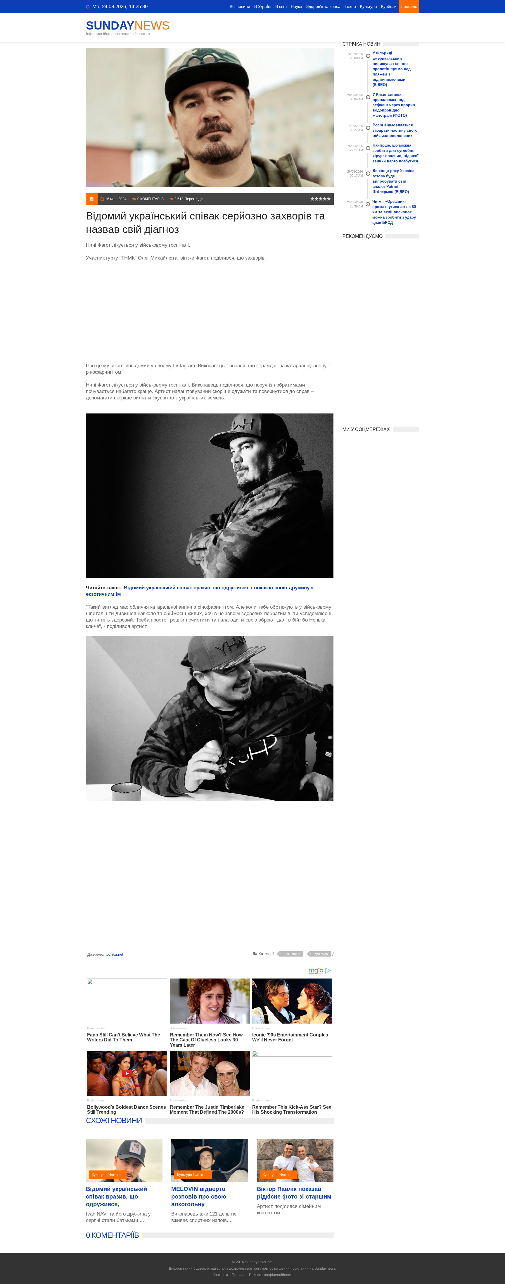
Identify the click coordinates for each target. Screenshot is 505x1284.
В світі (281, 6)
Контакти (220, 1275)
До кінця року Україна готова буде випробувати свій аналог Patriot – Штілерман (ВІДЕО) (393, 181)
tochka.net (114, 954)
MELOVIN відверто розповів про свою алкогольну (198, 1196)
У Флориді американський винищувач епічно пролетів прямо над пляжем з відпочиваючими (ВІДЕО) (392, 69)
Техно (350, 6)
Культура (368, 6)
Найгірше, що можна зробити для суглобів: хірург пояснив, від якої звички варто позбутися (395, 153)
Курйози (389, 6)
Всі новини (240, 6)
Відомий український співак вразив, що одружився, (116, 1196)
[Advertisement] (210, 309)
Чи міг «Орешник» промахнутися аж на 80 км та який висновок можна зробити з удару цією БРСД (394, 212)
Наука (296, 6)
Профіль (409, 6)
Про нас (238, 1275)
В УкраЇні (262, 6)
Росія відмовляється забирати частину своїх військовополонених (395, 130)
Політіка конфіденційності (271, 1275)
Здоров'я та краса (323, 6)
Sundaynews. (325, 1268)
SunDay (128, 25)
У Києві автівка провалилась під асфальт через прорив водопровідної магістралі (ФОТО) (394, 105)
